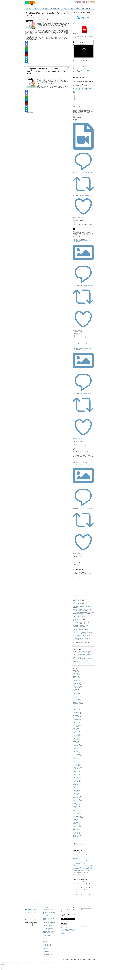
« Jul (74, 898)
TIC (89, 870)
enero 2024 (75, 715)
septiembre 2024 (77, 703)
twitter (74, 872)
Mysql (80, 861)
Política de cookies (47, 944)
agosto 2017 (76, 757)
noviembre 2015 (76, 780)
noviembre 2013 (76, 814)
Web (81, 873)
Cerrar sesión (46, 921)
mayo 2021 (75, 731)
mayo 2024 (75, 709)
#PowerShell (83, 464)
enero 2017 (75, 762)
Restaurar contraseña (48, 950)
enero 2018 (75, 751)
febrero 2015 (76, 793)
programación (78, 865)
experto (78, 855)
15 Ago (74, 102)
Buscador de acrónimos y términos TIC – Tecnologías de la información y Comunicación (50, 911)
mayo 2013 (75, 823)
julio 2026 (75, 671)
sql (83, 870)
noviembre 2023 (76, 718)
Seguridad (84, 868)
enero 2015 (75, 794)
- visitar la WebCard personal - (32, 917)
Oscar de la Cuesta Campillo (67, 927)
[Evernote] (47, 60)
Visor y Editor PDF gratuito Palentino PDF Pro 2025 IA (83, 37)
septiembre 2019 (77, 745)
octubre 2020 (76, 736)
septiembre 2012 (77, 835)
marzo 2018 (76, 749)
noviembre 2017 (76, 754)
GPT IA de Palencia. (77, 23)
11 (76, 889)
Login (44, 939)
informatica (83, 856)
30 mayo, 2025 (33, 76)
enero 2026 (75, 680)
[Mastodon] (47, 44)
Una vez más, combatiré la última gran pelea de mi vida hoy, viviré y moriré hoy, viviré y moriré (83, 635)
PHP (74, 863)
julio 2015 (75, 786)
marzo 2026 (76, 677)
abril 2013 (75, 825)
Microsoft (76, 861)
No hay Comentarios (29, 63)
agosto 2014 (76, 801)
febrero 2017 (76, 761)
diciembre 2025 (76, 682)
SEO (90, 868)
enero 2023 (75, 723)
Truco (91, 870)
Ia (80, 856)
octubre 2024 (76, 702)
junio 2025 (75, 690)
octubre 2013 (76, 816)
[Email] (47, 46)
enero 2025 (75, 697)
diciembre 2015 (76, 778)
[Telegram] (47, 57)
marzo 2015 (76, 791)
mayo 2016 (75, 771)
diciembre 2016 (76, 764)
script (47, 17)
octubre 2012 (76, 833)
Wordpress (82, 874)
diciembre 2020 (76, 735)
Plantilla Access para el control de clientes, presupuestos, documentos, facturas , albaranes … (82, 622)
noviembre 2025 (76, 683)
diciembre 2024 (76, 699)
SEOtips (75, 870)
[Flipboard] (47, 55)
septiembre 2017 (77, 755)
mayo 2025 (75, 692)
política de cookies (69, 962)
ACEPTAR (2, 964)
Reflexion (89, 865)
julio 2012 (75, 838)
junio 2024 (75, 708)
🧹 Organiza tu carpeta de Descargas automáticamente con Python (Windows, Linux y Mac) (45, 71)
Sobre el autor (45, 8)
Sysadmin (86, 870)
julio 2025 (75, 689)
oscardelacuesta (42, 17)
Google (88, 855)
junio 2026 (75, 673)
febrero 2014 (76, 810)
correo (74, 855)
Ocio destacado (64, 8)
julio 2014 (75, 803)
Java (79, 858)
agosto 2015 (76, 784)
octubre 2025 (76, 684)
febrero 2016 (76, 775)
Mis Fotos (45, 941)
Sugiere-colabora (47, 952)
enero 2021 (75, 734)
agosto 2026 (76, 670)
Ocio (84, 861)
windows (85, 873)
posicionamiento (80, 863)
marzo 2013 (76, 826)
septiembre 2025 (77, 686)
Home (26, 903)
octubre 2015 (76, 781)
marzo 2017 (76, 760)
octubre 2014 (76, 799)
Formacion (83, 855)
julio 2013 (75, 820)
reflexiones (76, 868)
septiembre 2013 (77, 817)
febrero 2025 (76, 696)
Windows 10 (76, 874)
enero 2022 (75, 729)
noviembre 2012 (76, 832)
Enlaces (77, 8)
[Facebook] (47, 42)
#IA (87, 464)
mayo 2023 (75, 722)
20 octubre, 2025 (34, 17)
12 (79, 889)
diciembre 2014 (76, 796)
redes (84, 865)
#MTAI (74, 464)
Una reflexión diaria (55, 8)
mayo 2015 (75, 788)
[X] (47, 53)
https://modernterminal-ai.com (80, 462)
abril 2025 (75, 693)
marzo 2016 (76, 774)
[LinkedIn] (47, 51)
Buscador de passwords (48, 916)
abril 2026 (75, 676)
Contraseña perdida (47, 925)
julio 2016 (75, 770)
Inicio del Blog (28, 8)
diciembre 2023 (76, 716)
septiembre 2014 (77, 800)
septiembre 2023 (77, 721)
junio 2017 (75, 758)
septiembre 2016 (77, 767)
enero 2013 (75, 829)
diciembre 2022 (76, 725)
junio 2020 (75, 738)
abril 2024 (75, 710)
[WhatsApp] (47, 48)
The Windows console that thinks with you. (82, 663)
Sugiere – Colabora (85, 8)
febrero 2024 (76, 713)
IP (77, 858)
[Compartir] (47, 62)
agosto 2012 (76, 836)
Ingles (75, 858)
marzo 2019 (76, 748)
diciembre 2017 (76, 752)
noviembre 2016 (76, 765)
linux (84, 858)
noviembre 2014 (76, 797)
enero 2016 (75, 777)
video (78, 873)
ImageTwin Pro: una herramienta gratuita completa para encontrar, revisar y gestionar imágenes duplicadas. (83, 656)
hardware (75, 856)
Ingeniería (89, 856)
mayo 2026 (75, 674)
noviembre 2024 (76, 700)
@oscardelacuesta (89, 100)
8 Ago (74, 448)
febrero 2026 (76, 679)
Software (50, 17)
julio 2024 (75, 706)
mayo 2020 (75, 739)
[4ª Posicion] (80, 591)
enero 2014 (75, 812)
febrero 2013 (76, 827)
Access (75, 853)
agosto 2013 (76, 819)
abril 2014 (75, 807)
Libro (81, 858)
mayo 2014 (75, 806)
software (80, 870)
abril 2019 (75, 747)
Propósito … (37, 8)
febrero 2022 (76, 728)
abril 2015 (75, 790)
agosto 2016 (76, 768)
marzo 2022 (76, 726)
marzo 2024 (76, 712)
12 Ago (74, 227)
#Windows (78, 464)
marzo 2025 (76, 695)
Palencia (89, 861)
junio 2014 (75, 804)
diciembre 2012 (76, 830)
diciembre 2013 (76, 813)
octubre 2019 (76, 744)
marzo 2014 (76, 809)
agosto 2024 (76, 705)
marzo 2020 (76, 742)
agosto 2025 (76, 687)
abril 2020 (75, 741)
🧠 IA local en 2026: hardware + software (82, 658)
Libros (72, 8)
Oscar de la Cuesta (81, 100)
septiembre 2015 (77, 783)
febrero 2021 (76, 732)
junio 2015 (75, 787)
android (80, 853)
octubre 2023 (76, 719)
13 (81, 889)
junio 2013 (75, 822)
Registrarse (45, 948)
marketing (87, 858)
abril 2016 (75, 773)
